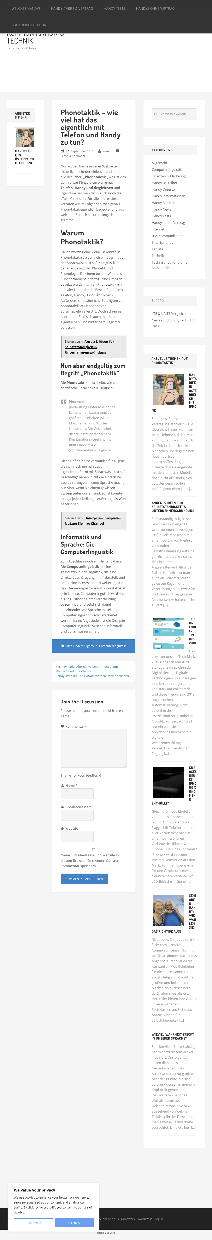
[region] (53, 1207)
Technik (158, 255)
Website (71, 828)
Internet (158, 229)
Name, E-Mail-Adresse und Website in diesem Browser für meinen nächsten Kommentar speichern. (90, 860)
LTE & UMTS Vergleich (169, 313)
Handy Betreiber (164, 183)
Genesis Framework (121, 1219)
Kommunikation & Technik (35, 36)
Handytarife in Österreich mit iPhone (25, 157)
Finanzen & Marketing (169, 176)
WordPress (144, 1219)
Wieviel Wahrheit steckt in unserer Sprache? (173, 1036)
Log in (159, 1219)
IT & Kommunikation (168, 236)
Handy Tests (161, 216)
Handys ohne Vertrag (168, 222)
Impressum (106, 1232)
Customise (33, 1223)
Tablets (157, 249)
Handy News (161, 209)
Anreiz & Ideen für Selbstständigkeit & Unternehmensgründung (173, 507)
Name (71, 785)
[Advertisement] (141, 54)
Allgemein (91, 646)
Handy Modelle (163, 202)
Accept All (74, 1223)
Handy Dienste (163, 189)
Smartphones (162, 242)
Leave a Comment (73, 156)
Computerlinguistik (112, 646)
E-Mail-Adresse (78, 807)
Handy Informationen (168, 196)
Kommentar (76, 726)
